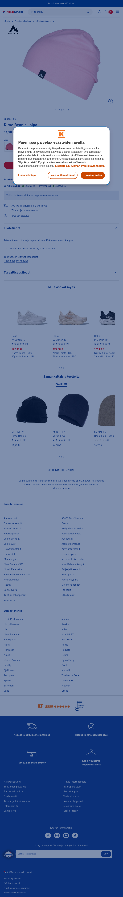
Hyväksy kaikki (93, 175)
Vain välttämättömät (63, 175)
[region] (61, 155)
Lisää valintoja (27, 175)
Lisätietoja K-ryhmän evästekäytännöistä (79, 166)
